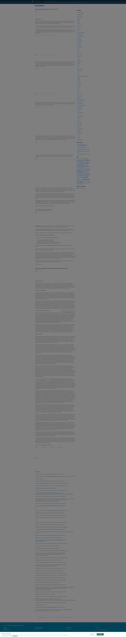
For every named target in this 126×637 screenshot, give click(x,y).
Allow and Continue (100, 634)
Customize (92, 634)
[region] (63, 634)
